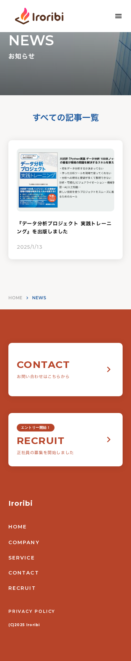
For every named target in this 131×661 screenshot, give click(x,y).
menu (118, 16)
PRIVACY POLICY (31, 611)
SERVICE (21, 558)
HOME (15, 297)
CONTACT (23, 573)
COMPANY (23, 542)
